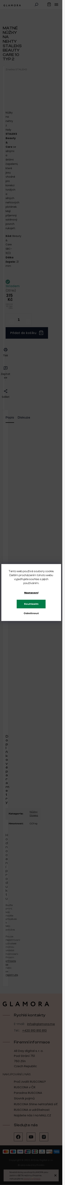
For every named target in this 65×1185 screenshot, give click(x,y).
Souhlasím (31, 604)
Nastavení (31, 592)
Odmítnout (31, 613)
